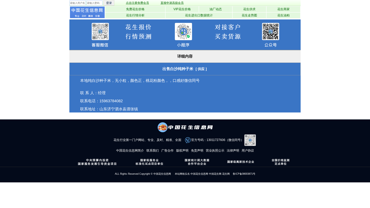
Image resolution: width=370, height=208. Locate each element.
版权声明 (182, 150)
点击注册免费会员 (137, 2)
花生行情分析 (135, 15)
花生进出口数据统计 (199, 15)
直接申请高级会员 (172, 2)
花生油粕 (283, 15)
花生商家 (283, 9)
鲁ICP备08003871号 (244, 173)
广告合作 (167, 150)
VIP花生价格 (182, 9)
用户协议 (248, 150)
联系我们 (152, 150)
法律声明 (233, 150)
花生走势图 (249, 15)
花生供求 (249, 9)
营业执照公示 (215, 150)
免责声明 (197, 150)
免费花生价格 (135, 9)
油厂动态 (215, 9)
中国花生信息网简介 (130, 150)
